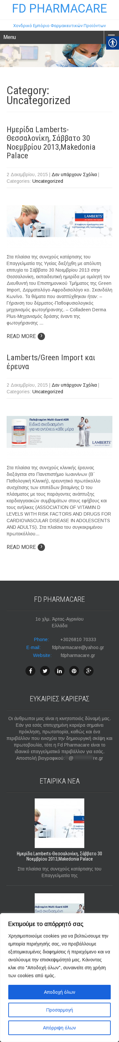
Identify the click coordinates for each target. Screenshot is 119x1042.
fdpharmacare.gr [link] (78, 655)
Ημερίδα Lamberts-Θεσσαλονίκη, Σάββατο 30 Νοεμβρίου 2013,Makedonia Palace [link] (51, 142)
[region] (59, 977)
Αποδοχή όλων (59, 992)
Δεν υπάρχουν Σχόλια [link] (74, 174)
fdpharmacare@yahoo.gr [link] (78, 647)
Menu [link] (9, 37)
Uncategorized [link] (47, 181)
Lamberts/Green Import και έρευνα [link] (51, 362)
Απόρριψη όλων (59, 1027)
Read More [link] (25, 336)
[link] (59, 17)
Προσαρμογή (59, 1010)
